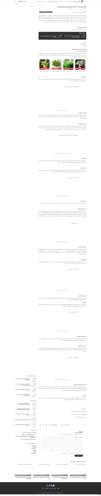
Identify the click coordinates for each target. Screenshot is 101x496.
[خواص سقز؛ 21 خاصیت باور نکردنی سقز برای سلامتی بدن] (41, 470)
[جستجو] (15, 1)
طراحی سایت (44, 493)
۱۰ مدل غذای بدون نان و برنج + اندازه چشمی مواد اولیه (23, 414)
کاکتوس (55, 15)
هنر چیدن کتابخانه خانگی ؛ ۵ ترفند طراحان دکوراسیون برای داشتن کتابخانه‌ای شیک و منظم (22, 409)
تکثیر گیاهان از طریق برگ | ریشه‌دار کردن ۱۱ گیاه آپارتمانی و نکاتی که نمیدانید (22, 385)
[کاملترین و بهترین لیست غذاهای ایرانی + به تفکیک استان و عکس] (33, 395)
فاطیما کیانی (83, 9)
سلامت (47, 475)
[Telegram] (40, 425)
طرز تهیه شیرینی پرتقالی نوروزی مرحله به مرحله (28, 439)
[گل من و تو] (78, 1)
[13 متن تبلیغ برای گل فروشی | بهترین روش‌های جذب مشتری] (33, 425)
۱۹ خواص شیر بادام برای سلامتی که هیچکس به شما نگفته (78, 478)
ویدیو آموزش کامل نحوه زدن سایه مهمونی (28, 434)
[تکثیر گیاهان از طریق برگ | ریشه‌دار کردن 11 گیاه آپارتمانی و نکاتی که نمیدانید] (33, 385)
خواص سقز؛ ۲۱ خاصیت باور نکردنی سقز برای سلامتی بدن (41, 478)
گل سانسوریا (33, 445)
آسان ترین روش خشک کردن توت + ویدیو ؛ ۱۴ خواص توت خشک (60, 478)
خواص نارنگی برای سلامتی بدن (81, 417)
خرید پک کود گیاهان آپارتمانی (80, 71)
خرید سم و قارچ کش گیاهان (56, 71)
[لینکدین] (22, 1)
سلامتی (78, 9)
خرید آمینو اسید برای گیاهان (44, 71)
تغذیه (80, 9)
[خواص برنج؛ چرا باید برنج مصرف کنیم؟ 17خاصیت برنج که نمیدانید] (23, 470)
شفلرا (35, 452)
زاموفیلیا (34, 447)
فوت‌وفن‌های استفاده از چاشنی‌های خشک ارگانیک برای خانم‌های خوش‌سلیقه (23, 404)
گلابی (66, 20)
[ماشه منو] (84, 1)
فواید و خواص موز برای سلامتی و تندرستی (78, 414)
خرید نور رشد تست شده (68, 71)
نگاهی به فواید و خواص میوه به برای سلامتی (78, 411)
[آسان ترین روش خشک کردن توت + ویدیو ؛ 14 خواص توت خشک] (59, 470)
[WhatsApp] (43, 425)
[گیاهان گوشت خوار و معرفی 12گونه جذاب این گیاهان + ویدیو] (33, 380)
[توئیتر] (26, 1)
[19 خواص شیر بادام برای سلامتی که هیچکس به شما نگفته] (78, 470)
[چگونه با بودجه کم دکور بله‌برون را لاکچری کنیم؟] (33, 420)
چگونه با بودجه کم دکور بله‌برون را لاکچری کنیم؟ (22, 419)
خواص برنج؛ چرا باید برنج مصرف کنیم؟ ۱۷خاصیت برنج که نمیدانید (23, 478)
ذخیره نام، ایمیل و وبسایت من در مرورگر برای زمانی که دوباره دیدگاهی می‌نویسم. (71, 453)
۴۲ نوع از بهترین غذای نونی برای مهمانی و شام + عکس (22, 390)
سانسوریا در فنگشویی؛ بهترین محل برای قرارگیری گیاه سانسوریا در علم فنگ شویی (25, 437)
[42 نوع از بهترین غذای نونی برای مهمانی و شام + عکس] (33, 390)
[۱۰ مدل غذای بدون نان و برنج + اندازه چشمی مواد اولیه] (33, 415)
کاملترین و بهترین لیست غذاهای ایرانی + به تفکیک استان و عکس (23, 395)
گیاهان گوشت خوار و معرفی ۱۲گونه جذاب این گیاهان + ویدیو (23, 379)
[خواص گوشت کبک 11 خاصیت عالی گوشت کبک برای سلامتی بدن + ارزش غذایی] (74, 36)
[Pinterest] (46, 425)
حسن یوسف (33, 448)
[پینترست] (25, 1)
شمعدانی (34, 450)
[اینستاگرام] (23, 1)
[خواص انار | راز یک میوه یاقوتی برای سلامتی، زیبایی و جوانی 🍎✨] (51, 36)
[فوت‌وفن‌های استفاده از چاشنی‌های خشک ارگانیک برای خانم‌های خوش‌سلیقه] (33, 404)
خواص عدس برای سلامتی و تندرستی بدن (29, 432)
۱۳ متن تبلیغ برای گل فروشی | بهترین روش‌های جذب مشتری (22, 425)
